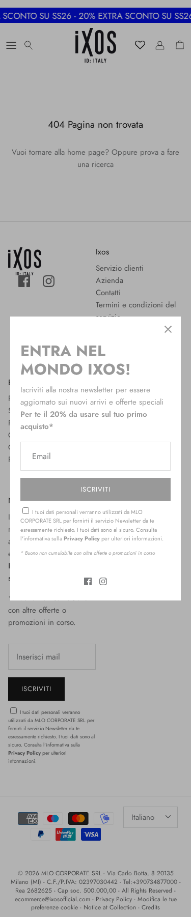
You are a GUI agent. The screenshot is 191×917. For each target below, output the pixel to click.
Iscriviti (95, 489)
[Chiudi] (168, 329)
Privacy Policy (82, 538)
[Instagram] (103, 581)
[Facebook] (88, 581)
